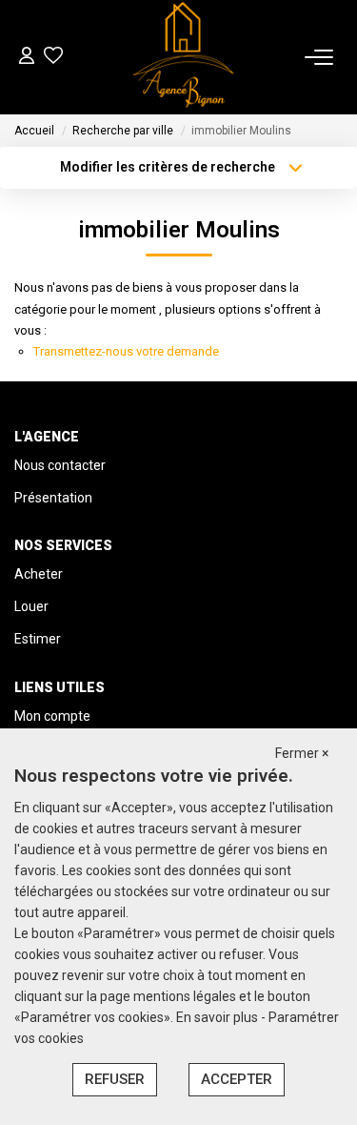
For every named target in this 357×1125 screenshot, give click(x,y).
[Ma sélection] (53, 57)
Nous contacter (60, 465)
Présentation (53, 497)
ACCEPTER (236, 1079)
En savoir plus (218, 1017)
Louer (31, 606)
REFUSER (115, 1079)
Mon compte (52, 716)
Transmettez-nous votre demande (126, 351)
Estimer (37, 638)
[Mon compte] (26, 57)
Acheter (38, 574)
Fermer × (301, 753)
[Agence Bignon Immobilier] (184, 57)
